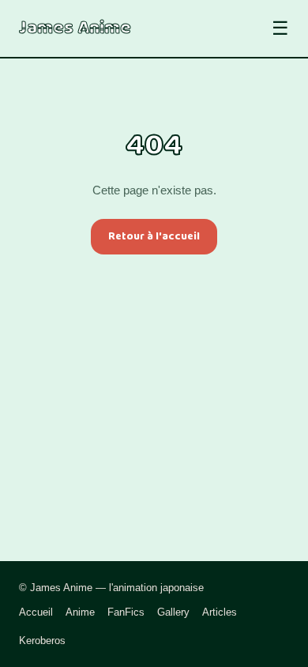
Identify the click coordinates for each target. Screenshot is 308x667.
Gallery (173, 612)
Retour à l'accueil (154, 236)
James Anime (75, 28)
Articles (219, 612)
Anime (80, 612)
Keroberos (42, 640)
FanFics (126, 612)
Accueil (36, 612)
